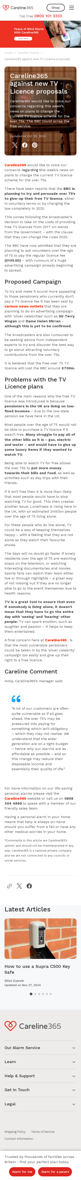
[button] (71, 8)
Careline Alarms (28, 52)
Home (8, 52)
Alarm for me (22, 1171)
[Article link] (40, 952)
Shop (56, 7)
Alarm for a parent (55, 1171)
